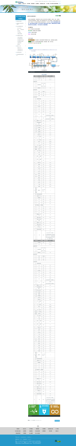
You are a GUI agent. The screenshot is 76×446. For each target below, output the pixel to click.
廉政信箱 (39, 442)
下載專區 (24, 433)
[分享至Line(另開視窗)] (58, 15)
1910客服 (47, 3)
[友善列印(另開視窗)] (56, 15)
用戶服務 (28, 3)
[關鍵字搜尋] (60, 3)
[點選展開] (38, 426)
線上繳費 (31, 433)
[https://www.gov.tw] (56, 441)
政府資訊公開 (42, 3)
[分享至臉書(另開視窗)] (57, 15)
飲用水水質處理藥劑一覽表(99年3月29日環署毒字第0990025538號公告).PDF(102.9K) (44, 49)
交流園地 (37, 3)
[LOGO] (19, 2)
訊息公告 (24, 3)
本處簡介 (19, 3)
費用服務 (32, 3)
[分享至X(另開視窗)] (60, 15)
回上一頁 (56, 420)
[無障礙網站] (59, 441)
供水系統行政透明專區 (54, 3)
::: (34, 1)
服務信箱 (36, 442)
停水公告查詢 (37, 433)
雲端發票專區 (18, 433)
